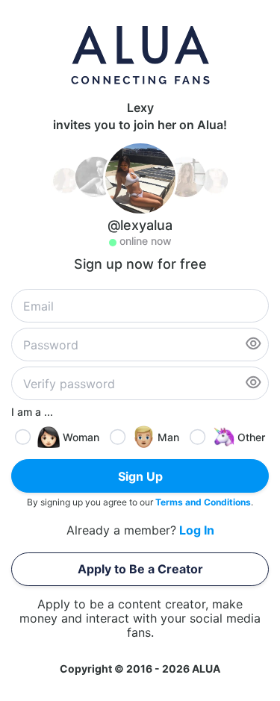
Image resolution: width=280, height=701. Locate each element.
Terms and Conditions (203, 502)
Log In (196, 530)
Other (251, 437)
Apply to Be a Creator (140, 568)
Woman (81, 437)
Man (168, 437)
